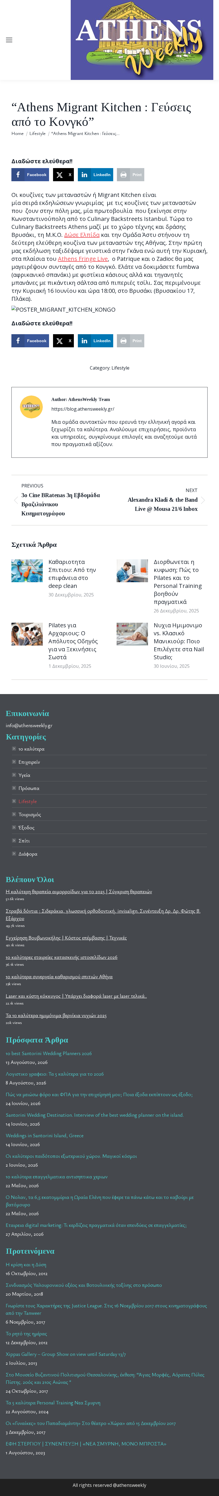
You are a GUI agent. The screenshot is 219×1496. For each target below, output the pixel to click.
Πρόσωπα (29, 788)
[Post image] (27, 570)
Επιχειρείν (29, 761)
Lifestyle (120, 368)
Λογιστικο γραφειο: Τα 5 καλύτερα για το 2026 (55, 1073)
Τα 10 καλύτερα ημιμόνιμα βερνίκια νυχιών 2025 (56, 1015)
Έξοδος (27, 827)
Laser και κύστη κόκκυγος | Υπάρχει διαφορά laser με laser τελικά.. (76, 995)
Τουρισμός (30, 814)
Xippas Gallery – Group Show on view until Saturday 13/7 (66, 1353)
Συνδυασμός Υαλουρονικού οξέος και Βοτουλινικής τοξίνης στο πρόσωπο (84, 1284)
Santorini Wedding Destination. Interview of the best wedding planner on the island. (95, 1114)
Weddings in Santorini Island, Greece (45, 1135)
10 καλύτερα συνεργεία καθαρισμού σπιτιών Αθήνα (59, 976)
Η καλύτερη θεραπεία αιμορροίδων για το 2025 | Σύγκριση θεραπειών (79, 891)
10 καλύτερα (31, 748)
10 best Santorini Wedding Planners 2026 (49, 1053)
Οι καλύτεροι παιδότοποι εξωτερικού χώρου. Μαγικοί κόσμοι (71, 1155)
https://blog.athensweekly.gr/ (82, 409)
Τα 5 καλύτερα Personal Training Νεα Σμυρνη (53, 1402)
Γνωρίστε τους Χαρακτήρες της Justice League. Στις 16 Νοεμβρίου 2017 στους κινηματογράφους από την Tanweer (106, 1309)
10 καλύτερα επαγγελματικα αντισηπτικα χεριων (57, 1176)
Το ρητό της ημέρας (26, 1333)
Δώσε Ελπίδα (82, 235)
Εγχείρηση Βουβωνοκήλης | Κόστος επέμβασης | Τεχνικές (66, 937)
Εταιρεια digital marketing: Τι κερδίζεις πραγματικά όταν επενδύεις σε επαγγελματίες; (96, 1224)
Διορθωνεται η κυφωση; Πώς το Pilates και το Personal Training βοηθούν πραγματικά (178, 582)
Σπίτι (24, 840)
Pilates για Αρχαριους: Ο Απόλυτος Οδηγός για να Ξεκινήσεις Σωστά (73, 641)
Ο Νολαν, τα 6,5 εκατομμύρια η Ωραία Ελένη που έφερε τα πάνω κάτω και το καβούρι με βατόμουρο (100, 1200)
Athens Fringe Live (83, 259)
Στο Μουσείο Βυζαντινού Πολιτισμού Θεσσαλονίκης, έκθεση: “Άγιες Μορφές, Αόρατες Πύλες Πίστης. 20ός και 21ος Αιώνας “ (105, 1378)
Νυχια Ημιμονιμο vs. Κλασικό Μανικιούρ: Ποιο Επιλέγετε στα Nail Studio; (179, 641)
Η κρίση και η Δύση (26, 1264)
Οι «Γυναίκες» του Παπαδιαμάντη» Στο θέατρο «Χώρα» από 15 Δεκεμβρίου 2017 (91, 1423)
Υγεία (24, 774)
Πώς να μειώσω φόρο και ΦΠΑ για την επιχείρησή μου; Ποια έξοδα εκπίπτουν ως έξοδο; (99, 1094)
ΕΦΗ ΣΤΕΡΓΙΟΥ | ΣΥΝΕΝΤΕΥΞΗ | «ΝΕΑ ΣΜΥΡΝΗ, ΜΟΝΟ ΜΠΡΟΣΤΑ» (86, 1443)
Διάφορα (28, 853)
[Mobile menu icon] (9, 40)
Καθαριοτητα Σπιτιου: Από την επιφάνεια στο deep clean (72, 574)
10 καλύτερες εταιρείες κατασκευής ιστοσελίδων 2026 (61, 956)
